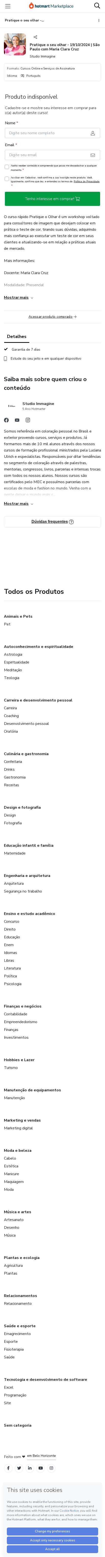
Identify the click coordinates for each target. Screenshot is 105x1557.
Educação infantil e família (28, 845)
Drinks (9, 769)
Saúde (9, 1357)
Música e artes (17, 1212)
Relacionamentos (20, 1295)
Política (10, 976)
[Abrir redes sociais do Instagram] (27, 421)
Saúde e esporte (20, 1326)
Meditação (13, 670)
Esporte (11, 1341)
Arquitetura (14, 883)
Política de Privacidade (87, 181)
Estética (11, 1166)
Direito (10, 929)
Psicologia (12, 984)
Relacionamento (18, 1303)
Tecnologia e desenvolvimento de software (45, 1379)
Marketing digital (18, 1128)
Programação (15, 1395)
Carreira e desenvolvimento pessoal (38, 700)
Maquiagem (14, 1181)
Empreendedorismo (20, 1022)
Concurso (11, 921)
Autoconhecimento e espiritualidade (38, 646)
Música (10, 1235)
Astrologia (13, 654)
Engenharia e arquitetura (27, 875)
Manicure (11, 1174)
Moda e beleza (18, 1150)
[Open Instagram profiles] (51, 1468)
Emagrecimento (17, 1333)
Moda (9, 1189)
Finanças (11, 1029)
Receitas (11, 785)
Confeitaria (13, 761)
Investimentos (16, 1037)
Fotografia (13, 823)
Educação (12, 937)
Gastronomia (15, 777)
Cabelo (10, 1158)
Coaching (11, 716)
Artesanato (14, 1219)
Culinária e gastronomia (26, 754)
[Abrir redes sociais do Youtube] (17, 421)
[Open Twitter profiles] (19, 1468)
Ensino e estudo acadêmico (29, 913)
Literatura (12, 968)
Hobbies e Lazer (19, 1060)
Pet (7, 624)
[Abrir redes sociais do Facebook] (6, 421)
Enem (9, 945)
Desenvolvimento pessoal (26, 723)
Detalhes (16, 336)
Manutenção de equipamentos (32, 1090)
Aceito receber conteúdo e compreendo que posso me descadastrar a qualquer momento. (54, 168)
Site (7, 1403)
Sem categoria (18, 1425)
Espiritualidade (16, 662)
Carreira (10, 708)
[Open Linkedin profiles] (29, 1468)
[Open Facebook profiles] (8, 1468)
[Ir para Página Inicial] (51, 6)
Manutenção (14, 1098)
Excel (8, 1387)
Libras (9, 960)
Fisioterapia (14, 1349)
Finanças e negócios (23, 1006)
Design (10, 815)
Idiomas (10, 952)
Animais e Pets (18, 616)
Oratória (11, 731)
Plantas (10, 1273)
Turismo (11, 1067)
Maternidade (15, 853)
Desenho (11, 1227)
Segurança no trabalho (23, 891)
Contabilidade (15, 1014)
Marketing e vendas (22, 1120)
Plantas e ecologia (22, 1257)
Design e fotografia (22, 807)
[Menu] (8, 6)
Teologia (11, 678)
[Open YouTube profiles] (40, 1468)
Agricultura (13, 1265)
